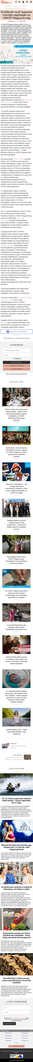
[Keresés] (27, 2)
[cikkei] (16, 21)
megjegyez (17, 358)
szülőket (3, 322)
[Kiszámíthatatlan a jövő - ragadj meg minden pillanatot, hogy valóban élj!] (16, 717)
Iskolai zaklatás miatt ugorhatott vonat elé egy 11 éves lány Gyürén (13, 758)
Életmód (23, 6)
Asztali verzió (5, 1031)
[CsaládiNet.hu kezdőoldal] (6, 2)
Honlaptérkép (8, 1038)
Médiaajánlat (25, 1033)
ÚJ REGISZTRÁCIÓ (16, 369)
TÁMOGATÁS (16, 1046)
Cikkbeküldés (8, 1040)
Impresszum (8, 1033)
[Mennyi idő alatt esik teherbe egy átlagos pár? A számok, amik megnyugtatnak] (16, 831)
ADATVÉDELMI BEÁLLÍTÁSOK (16, 1060)
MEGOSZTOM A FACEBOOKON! (17, 331)
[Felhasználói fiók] (23, 2)
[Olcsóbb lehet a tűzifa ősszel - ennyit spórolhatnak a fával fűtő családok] (16, 964)
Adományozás (24, 1040)
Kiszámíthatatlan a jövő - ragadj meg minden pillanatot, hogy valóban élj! (16, 732)
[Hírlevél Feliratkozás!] (19, 2)
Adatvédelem (8, 1035)
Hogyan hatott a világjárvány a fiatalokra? (18, 747)
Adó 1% (16, 1043)
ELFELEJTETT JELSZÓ (16, 365)
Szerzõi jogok (24, 1035)
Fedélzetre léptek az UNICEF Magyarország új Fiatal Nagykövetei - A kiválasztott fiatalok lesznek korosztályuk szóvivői (16, 525)
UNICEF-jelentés (18, 159)
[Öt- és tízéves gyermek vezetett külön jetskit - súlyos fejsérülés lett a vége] (16, 784)
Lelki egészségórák (7, 245)
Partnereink (25, 1038)
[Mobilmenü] (31, 2)
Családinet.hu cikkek (11, 6)
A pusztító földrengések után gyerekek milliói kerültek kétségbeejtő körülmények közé (16, 627)
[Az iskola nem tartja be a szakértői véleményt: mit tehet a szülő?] (16, 873)
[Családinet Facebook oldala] (16, 2)
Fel (31, 1031)
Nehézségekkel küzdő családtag (15, 8)
